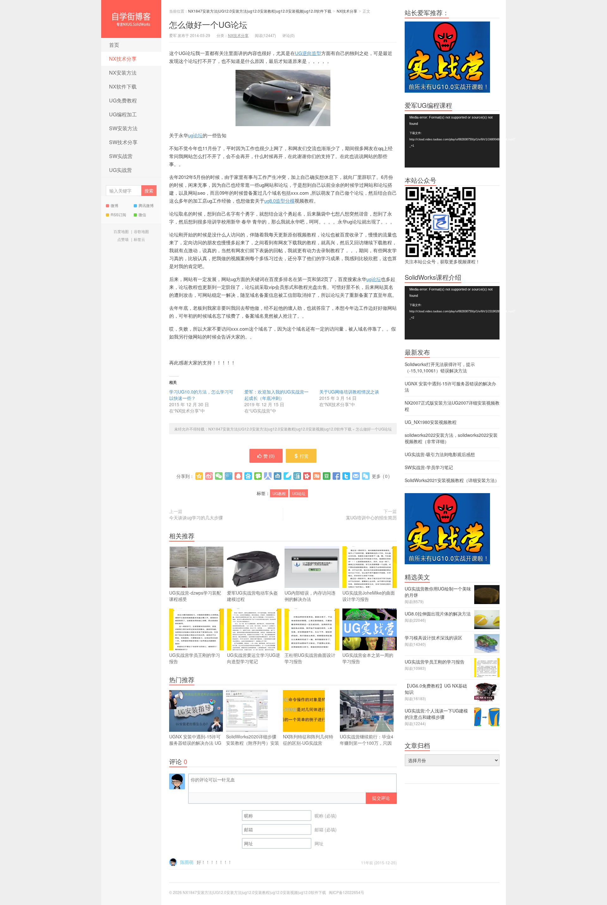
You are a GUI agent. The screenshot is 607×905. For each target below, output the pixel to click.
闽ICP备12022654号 (346, 892)
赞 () (269, 456)
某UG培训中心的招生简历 (371, 517)
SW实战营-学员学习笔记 (429, 467)
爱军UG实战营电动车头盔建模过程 (252, 596)
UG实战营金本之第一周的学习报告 (367, 658)
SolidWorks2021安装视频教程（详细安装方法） (452, 480)
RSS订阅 (118, 214)
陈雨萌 (186, 862)
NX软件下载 (123, 86)
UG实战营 (120, 170)
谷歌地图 (141, 231)
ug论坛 (195, 135)
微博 (114, 205)
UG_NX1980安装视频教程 (431, 422)
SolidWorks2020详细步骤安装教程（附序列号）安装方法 (252, 742)
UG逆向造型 (308, 53)
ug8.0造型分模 (279, 200)
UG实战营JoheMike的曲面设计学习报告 (368, 596)
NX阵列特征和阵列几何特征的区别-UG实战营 (308, 739)
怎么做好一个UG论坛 (208, 24)
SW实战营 (120, 156)
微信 (142, 214)
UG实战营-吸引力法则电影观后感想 (440, 454)
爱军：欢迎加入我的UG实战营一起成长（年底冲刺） (276, 394)
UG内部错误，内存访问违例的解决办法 (310, 596)
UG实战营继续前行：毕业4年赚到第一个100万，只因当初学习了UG (366, 742)
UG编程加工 (123, 114)
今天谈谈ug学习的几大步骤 (196, 517)
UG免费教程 (123, 100)
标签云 (139, 239)
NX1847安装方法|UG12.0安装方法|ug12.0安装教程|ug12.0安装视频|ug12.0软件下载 (131, 19)
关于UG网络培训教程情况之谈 (349, 391)
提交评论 (381, 798)
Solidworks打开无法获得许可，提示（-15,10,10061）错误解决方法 (440, 367)
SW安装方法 (123, 128)
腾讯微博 (146, 205)
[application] (452, 141)
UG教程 (279, 493)
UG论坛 (298, 493)
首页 (114, 44)
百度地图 (121, 231)
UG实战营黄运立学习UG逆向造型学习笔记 (253, 658)
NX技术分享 (123, 58)
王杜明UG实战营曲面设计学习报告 (310, 658)
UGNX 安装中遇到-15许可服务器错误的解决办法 (195, 742)
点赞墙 (123, 239)
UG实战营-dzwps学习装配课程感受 (195, 596)
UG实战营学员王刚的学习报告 (194, 658)
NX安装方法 (123, 72)
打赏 (304, 456)
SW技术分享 (123, 142)
